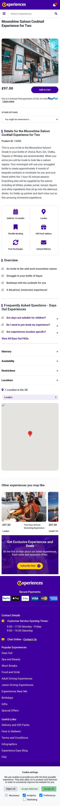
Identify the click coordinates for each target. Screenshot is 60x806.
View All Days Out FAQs (15, 338)
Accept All (49, 789)
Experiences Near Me (14, 691)
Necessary (14, 795)
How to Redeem (11, 731)
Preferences (49, 795)
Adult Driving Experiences (17, 678)
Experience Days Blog (15, 750)
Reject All (10, 789)
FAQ (4, 756)
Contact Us (30, 639)
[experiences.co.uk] (30, 584)
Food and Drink (11, 672)
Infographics (9, 744)
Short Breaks (9, 665)
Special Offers (10, 710)
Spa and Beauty (11, 659)
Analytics (31, 795)
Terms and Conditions (15, 737)
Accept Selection (29, 789)
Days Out (7, 653)
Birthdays (7, 697)
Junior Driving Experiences (17, 685)
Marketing (32, 799)
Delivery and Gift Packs (15, 725)
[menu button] (4, 14)
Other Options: (10, 112)
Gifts (5, 704)
